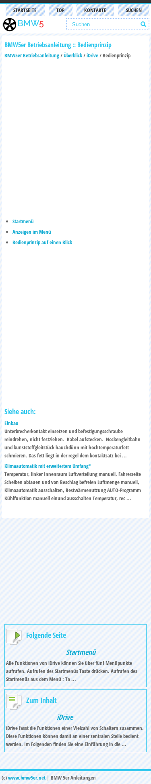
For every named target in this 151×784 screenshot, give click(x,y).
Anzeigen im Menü (31, 231)
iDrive (92, 55)
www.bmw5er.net (27, 777)
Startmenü (23, 221)
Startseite (25, 10)
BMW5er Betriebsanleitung (31, 55)
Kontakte (95, 10)
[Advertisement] (75, 135)
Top (60, 10)
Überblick (73, 55)
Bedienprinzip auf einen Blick (42, 242)
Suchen (134, 10)
